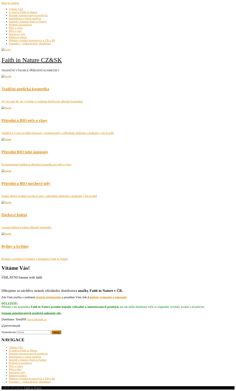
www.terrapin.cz (36, 319)
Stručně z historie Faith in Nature (28, 21)
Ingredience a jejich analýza (25, 18)
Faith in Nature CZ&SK (31, 59)
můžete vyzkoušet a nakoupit (107, 297)
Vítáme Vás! (16, 9)
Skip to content (10, 3)
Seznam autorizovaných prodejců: (28, 15)
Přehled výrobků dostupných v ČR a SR (32, 40)
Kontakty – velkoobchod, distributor (30, 43)
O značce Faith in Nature (23, 12)
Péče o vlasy (16, 27)
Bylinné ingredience (20, 24)
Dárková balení (18, 37)
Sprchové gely (17, 34)
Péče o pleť (15, 30)
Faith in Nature (33, 387)
